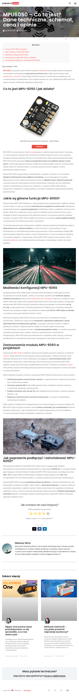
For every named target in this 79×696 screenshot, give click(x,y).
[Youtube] (67, 690)
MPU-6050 (18, 353)
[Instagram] (61, 690)
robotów (69, 365)
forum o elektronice (54, 675)
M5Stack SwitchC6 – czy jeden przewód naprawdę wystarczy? (56, 629)
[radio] (31, 514)
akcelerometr (7, 76)
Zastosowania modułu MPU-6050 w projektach (19, 57)
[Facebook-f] (49, 690)
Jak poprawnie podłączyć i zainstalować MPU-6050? (21, 60)
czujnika (33, 152)
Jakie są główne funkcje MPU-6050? (16, 52)
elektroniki (43, 71)
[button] (69, 3)
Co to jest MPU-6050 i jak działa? (15, 49)
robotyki (6, 356)
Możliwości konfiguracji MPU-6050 (15, 55)
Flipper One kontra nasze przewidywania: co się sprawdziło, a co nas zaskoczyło (18, 630)
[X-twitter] (55, 690)
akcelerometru (35, 299)
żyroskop (17, 76)
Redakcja (27, 690)
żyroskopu (48, 299)
